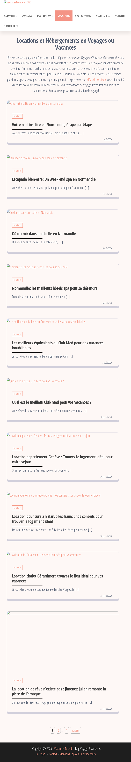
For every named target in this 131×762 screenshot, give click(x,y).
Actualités (10, 15)
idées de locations (96, 79)
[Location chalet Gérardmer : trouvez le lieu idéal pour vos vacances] (44, 554)
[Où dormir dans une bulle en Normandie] (30, 212)
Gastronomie (83, 15)
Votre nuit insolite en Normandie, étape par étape (52, 124)
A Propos (42, 754)
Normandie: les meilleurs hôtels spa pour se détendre (55, 288)
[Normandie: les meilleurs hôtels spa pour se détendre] (37, 266)
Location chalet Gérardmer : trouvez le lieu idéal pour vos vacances (57, 578)
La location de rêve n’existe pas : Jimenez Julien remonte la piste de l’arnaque (59, 691)
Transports (11, 26)
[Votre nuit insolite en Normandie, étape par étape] (35, 103)
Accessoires (103, 15)
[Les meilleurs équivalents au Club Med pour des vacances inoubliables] (46, 321)
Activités (120, 15)
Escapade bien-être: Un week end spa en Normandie (54, 179)
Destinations (45, 15)
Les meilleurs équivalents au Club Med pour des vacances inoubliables (57, 345)
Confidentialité (89, 754)
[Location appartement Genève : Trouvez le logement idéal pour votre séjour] (49, 435)
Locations (64, 15)
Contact (53, 754)
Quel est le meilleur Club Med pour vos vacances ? (51, 402)
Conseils (27, 15)
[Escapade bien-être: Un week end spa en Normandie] (37, 157)
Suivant (75, 730)
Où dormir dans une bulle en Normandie (44, 233)
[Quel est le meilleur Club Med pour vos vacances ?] (35, 381)
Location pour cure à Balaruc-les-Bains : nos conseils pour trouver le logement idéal (57, 518)
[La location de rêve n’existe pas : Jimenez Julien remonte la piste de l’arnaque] (63, 640)
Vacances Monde (63, 748)
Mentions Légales (69, 754)
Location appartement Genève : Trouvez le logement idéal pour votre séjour (62, 459)
